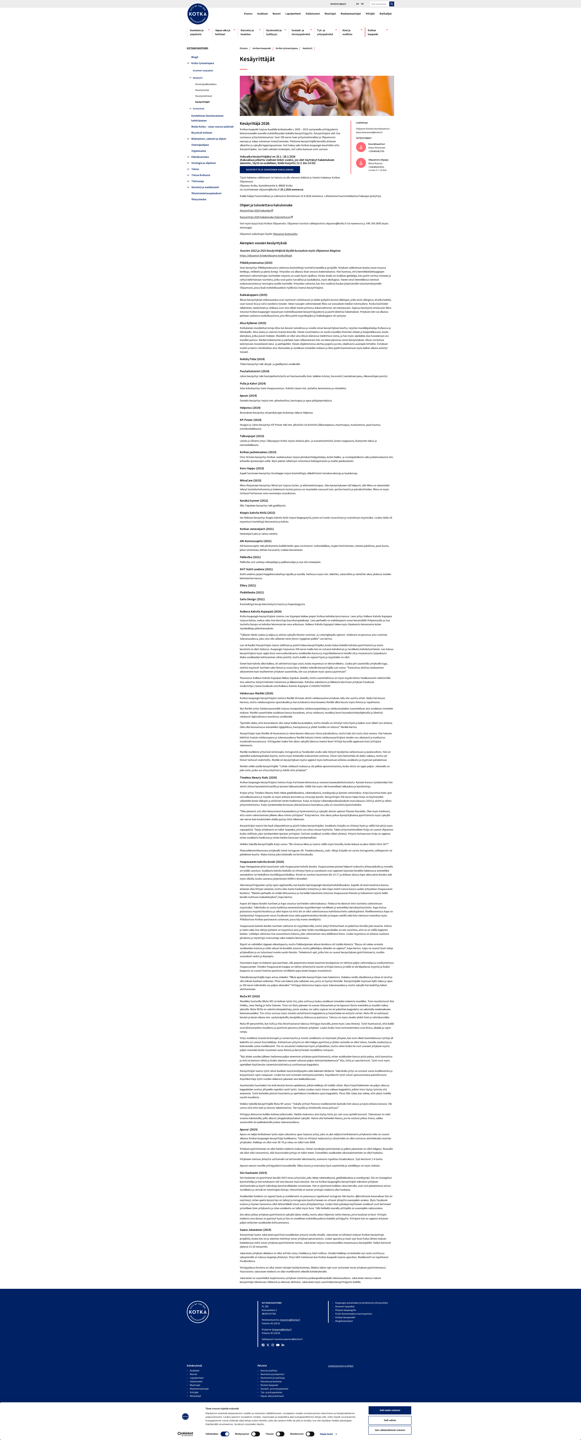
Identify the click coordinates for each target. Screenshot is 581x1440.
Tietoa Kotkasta (200, 175)
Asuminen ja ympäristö (200, 32)
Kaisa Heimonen (376, 147)
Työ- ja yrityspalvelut (327, 32)
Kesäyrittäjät (202, 101)
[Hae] (391, 4)
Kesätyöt (198, 77)
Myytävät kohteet (201, 132)
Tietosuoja (197, 181)
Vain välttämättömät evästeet (390, 1430)
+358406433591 (376, 166)
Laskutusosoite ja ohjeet (340, 1365)
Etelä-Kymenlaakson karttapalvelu (353, 1313)
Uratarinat (198, 108)
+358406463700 (376, 151)
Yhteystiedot (338, 3)
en (357, 3)
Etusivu (248, 13)
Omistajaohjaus (200, 144)
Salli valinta (390, 1420)
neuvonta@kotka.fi (290, 1319)
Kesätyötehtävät (203, 96)
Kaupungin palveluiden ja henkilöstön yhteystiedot (361, 1302)
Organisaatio (198, 151)
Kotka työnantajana (202, 63)
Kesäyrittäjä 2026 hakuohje (256, 210)
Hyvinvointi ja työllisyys (276, 32)
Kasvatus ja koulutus (250, 32)
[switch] (255, 1434)
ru (362, 3)
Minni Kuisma (375, 163)
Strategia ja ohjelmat (203, 163)
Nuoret (277, 13)
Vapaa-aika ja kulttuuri (225, 32)
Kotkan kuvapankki (345, 1317)
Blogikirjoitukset (344, 1320)
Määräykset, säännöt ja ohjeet (208, 138)
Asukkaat (262, 13)
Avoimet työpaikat (203, 70)
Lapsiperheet (293, 13)
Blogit (194, 57)
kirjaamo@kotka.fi (282, 1329)
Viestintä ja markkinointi (205, 187)
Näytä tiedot (326, 1434)
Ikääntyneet (313, 13)
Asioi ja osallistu (352, 32)
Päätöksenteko (200, 157)
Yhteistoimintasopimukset (206, 193)
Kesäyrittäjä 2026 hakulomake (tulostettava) (266, 217)
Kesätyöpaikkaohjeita (206, 84)
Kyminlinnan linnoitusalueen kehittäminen (207, 118)
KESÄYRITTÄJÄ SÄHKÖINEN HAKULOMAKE (270, 169)
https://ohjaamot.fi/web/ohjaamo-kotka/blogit (266, 255)
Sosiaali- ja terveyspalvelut (301, 32)
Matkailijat (386, 13)
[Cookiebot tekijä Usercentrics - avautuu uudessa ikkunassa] (185, 1434)
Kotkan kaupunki (377, 32)
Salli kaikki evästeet (390, 1410)
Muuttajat (330, 13)
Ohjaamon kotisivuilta (285, 234)
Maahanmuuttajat (351, 13)
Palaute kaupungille (345, 1310)
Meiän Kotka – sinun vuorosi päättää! (212, 126)
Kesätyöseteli (202, 90)
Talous (195, 169)
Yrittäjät (370, 13)
